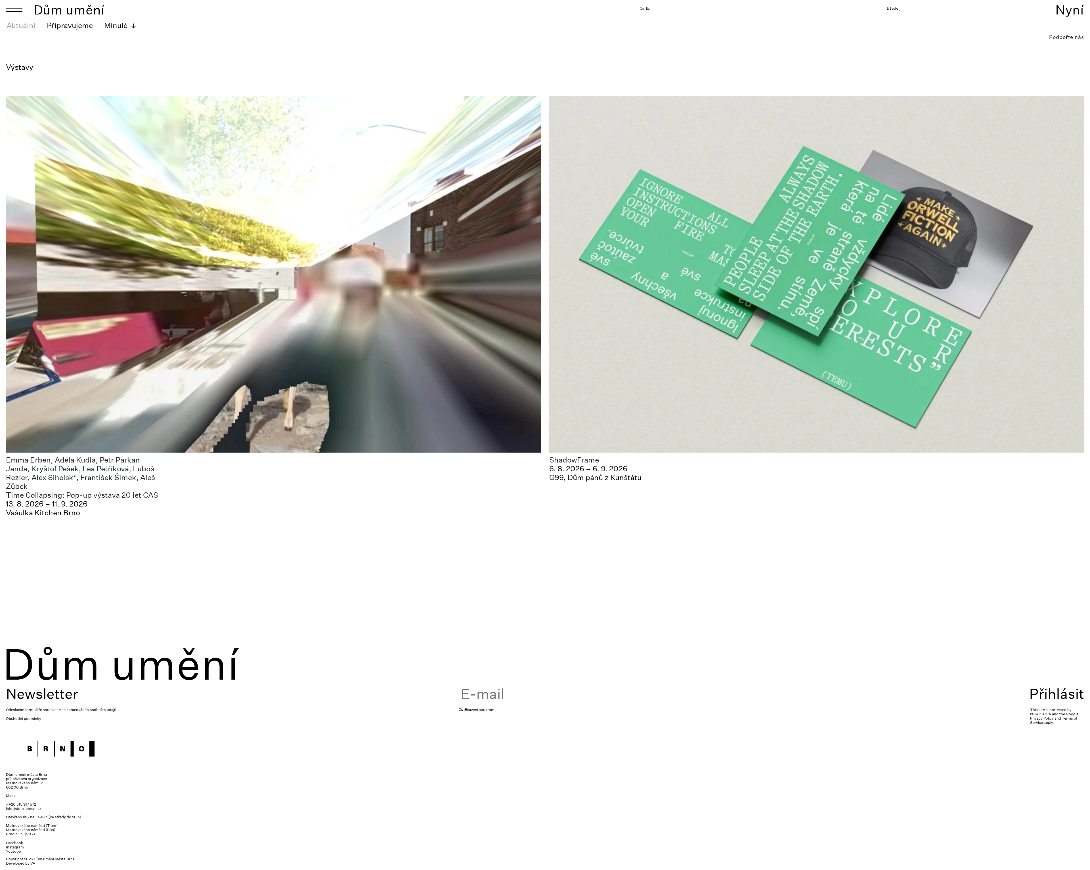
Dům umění (69, 9)
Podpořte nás (1066, 37)
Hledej (894, 8)
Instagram (15, 847)
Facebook (14, 842)
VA (32, 863)
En (648, 8)
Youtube (13, 851)
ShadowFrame (574, 459)
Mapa (11, 795)
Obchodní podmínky (23, 718)
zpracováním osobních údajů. (92, 709)
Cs (642, 8)
